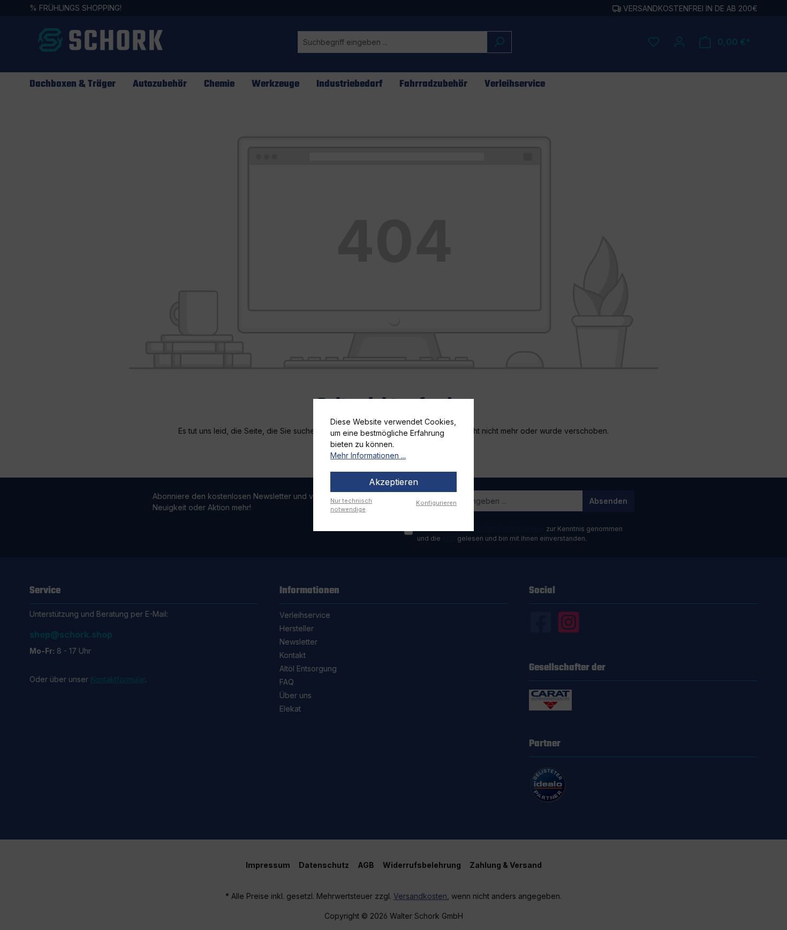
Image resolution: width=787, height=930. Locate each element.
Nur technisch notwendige (351, 505)
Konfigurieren (436, 502)
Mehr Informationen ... (368, 455)
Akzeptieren (393, 482)
